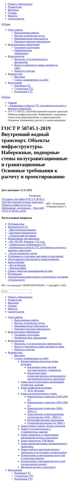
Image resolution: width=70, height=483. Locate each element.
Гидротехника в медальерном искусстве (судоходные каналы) (43, 457)
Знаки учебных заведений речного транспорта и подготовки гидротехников (44, 451)
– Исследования (17, 265)
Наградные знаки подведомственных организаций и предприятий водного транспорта (46, 376)
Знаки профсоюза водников (36, 387)
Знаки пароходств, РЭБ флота (37, 440)
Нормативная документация (23, 238)
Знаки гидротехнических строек (39, 393)
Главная (12, 102)
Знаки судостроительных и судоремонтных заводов (36, 430)
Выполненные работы (26, 32)
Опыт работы (15, 29)
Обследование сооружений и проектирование (33, 259)
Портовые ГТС (22, 85)
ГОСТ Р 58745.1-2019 (14, 210)
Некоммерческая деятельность (31, 38)
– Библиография (17, 268)
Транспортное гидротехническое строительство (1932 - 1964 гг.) (45, 416)
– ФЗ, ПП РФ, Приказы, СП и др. (26, 241)
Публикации (15, 274)
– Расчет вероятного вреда (22, 253)
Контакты (13, 9)
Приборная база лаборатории (23, 52)
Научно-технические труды (29, 35)
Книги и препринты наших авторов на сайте (39, 346)
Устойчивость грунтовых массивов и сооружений (35, 256)
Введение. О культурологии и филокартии (38, 343)
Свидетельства (16, 18)
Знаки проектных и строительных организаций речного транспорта (40, 436)
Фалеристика (15, 73)
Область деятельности (20, 4)
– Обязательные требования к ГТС (27, 244)
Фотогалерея (15, 82)
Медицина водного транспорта (38, 467)
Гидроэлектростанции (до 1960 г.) (46, 423)
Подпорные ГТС (23, 91)
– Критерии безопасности (22, 232)
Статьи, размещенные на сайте (31, 79)
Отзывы (12, 12)
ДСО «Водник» (36, 390)
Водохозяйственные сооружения (45, 420)
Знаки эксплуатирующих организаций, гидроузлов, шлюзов (42, 383)
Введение (19, 76)
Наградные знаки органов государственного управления (44, 368)
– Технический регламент (22, 235)
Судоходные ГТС (24, 88)
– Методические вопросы (22, 229)
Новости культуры (24, 71)
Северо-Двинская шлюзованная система (30, 271)
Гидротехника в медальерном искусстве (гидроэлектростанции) (43, 463)
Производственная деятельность (32, 41)
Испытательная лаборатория (23, 44)
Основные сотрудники (27, 47)
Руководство (15, 7)
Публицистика (16, 224)
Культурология (16, 56)
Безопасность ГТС (18, 226)
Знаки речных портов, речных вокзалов (43, 426)
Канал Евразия (16, 262)
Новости (12, 15)
